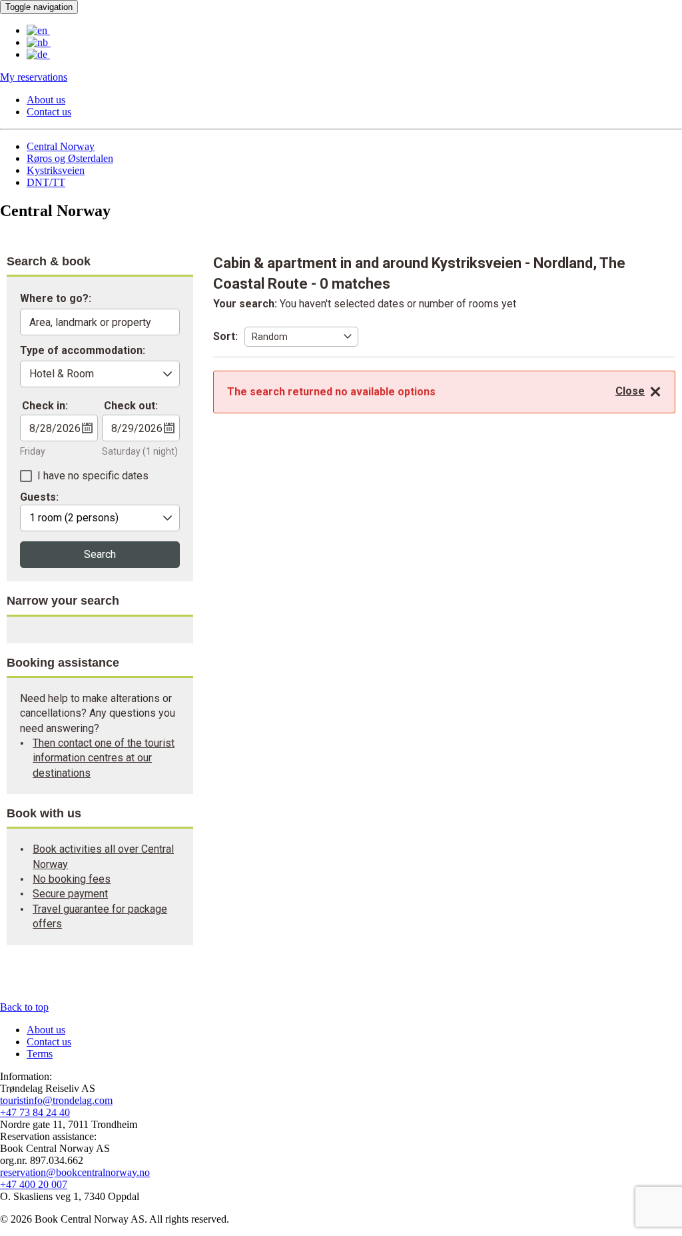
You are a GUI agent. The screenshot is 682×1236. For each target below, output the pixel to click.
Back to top (24, 1007)
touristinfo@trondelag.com (56, 1100)
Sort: (225, 336)
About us (46, 99)
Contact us (49, 111)
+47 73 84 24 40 (35, 1112)
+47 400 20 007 (33, 1184)
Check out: (131, 405)
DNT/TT (46, 182)
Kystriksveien (56, 170)
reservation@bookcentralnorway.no (75, 1172)
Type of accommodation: (82, 351)
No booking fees (72, 879)
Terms (40, 1053)
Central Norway (61, 146)
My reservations (33, 77)
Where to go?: (55, 299)
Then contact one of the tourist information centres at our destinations (103, 758)
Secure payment (70, 893)
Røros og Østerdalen (70, 158)
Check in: (45, 405)
